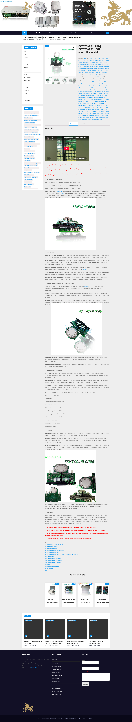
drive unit (97, 84)
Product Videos (60, 32)
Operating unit (92, 105)
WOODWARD (27, 97)
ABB (34, 39)
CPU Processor (92, 80)
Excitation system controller (90, 93)
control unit (26, 141)
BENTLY (26, 57)
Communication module (29, 119)
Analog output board (29, 186)
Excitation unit (101, 93)
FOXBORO (26, 67)
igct (107, 93)
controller (26, 129)
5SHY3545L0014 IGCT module (53, 546)
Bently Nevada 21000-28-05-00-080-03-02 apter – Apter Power (54, 643)
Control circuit (34, 124)
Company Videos (79, 32)
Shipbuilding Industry (29, 172)
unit (101, 119)
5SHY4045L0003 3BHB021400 (53, 552)
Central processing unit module (31, 112)
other (25, 84)
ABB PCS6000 (93, 58)
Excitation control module (85, 91)
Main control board (28, 169)
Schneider (26, 90)
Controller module (34, 129)
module (86, 286)
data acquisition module (29, 150)
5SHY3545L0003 (49, 556)
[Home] (24, 33)
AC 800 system (102, 58)
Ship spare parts (28, 179)
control (84, 269)
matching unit (101, 103)
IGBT (63, 193)
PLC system (36, 169)
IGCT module (81, 95)
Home (24, 39)
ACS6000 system (90, 62)
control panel (27, 136)
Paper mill (93, 107)
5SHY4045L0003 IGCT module (53, 548)
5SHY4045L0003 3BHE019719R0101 (54, 550)
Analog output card (92, 64)
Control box (26, 124)
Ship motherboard (28, 176)
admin (34, 645)
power (49, 404)
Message (85, 671)
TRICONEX (26, 93)
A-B (25, 51)
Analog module (27, 183)
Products (30, 32)
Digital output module (29, 153)
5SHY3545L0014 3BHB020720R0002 (54, 545)
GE (24, 71)
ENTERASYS (27, 64)
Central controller (94, 66)
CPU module (27, 145)
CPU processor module (29, 148)
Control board (27, 122)
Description (73, 124)
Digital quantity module (29, 155)
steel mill (105, 117)
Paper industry (86, 107)
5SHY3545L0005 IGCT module (53, 562)
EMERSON (26, 61)
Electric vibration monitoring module (32, 160)
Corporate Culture (48, 32)
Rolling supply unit (86, 115)
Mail (83, 666)
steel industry (99, 117)
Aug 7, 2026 (28, 645)
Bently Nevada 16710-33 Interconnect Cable (96, 642)
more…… (47, 570)
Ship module (35, 174)
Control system (34, 136)
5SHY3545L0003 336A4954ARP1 (53, 558)
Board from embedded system (31, 188)
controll (36, 126)
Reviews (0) (82, 124)
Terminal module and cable (92, 119)
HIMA (25, 74)
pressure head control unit (97, 111)
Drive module (27, 157)
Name (84, 660)
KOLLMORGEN (27, 77)
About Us (38, 32)
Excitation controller (98, 91)
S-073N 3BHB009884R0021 (52, 566)
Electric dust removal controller (97, 86)
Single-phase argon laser (97, 115)
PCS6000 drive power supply (94, 109)
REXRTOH (26, 87)
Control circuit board (29, 126)
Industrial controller (88, 97)
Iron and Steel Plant (88, 99)
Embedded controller (99, 87)
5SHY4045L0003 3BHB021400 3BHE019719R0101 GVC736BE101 (61, 554)
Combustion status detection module (30, 117)
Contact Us (69, 32)
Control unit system (35, 141)
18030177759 (34, 667)
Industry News (90, 32)
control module (36, 131)
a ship (36, 186)
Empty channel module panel (30, 162)
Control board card (36, 122)
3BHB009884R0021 (50, 568)
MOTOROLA (27, 80)
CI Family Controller (28, 115)
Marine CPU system (92, 103)
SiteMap (92, 718)
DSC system (104, 84)
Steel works (81, 119)
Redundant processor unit (89, 113)
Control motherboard (29, 134)
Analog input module (28, 181)
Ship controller (27, 174)
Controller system (28, 131)
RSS (89, 718)
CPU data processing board (30, 143)
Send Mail (85, 684)
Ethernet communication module (31, 164)
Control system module (29, 138)
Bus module (86, 66)
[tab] (73, 123)
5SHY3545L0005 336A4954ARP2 (53, 560)
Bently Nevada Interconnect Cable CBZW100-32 (75, 642)
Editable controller (83, 86)
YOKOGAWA (27, 100)
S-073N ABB (48, 564)
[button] (104, 32)
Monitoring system (83, 105)
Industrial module (28, 167)
